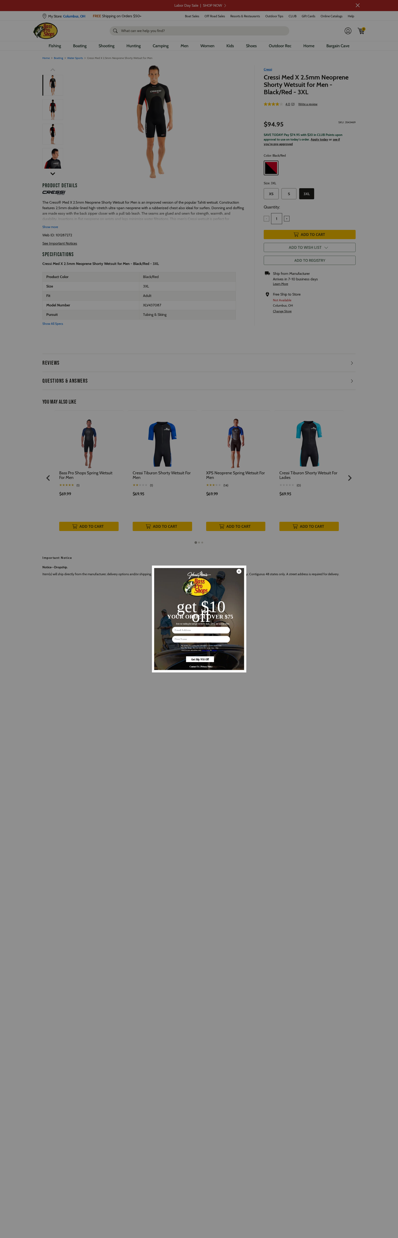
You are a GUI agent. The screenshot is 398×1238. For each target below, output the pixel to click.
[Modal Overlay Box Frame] (199, 619)
